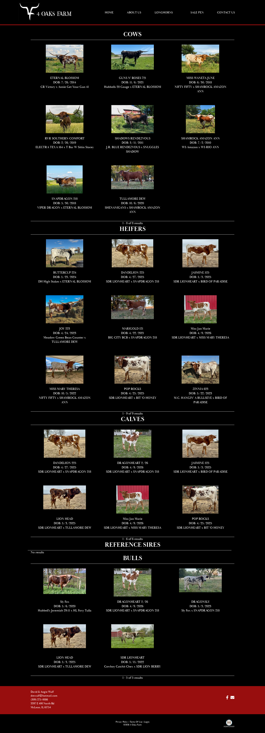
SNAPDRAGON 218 (65, 199)
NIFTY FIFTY (183, 87)
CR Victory (48, 87)
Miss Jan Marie (200, 329)
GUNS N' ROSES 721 (132, 78)
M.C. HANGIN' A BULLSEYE (193, 398)
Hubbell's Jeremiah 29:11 (54, 611)
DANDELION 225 (132, 273)
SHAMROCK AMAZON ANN (200, 138)
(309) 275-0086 (39, 699)
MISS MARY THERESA (214, 338)
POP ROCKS (132, 389)
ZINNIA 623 (200, 389)
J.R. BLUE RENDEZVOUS (123, 147)
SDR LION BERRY (148, 667)
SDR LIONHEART (118, 282)
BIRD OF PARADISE (214, 282)
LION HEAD (64, 519)
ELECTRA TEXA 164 (49, 147)
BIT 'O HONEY (146, 398)
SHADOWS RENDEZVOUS (132, 138)
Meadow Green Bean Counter (63, 338)
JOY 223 (64, 329)
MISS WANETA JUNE (200, 78)
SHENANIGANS (115, 208)
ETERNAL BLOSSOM (64, 78)
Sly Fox (64, 602)
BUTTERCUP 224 (64, 273)
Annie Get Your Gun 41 (73, 87)
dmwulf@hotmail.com (44, 696)
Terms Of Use (136, 722)
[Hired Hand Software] (229, 725)
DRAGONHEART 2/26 (132, 463)
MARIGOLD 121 (132, 329)
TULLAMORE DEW (133, 199)
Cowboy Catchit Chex (118, 667)
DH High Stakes (48, 282)
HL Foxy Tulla (82, 611)
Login (146, 722)
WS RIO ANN (210, 147)
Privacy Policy (122, 722)
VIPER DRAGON (48, 208)
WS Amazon (190, 147)
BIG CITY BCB (118, 338)
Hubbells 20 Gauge (116, 87)
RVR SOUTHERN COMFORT (65, 138)
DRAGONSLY (200, 602)
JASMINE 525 (200, 273)
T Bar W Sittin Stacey (80, 147)
